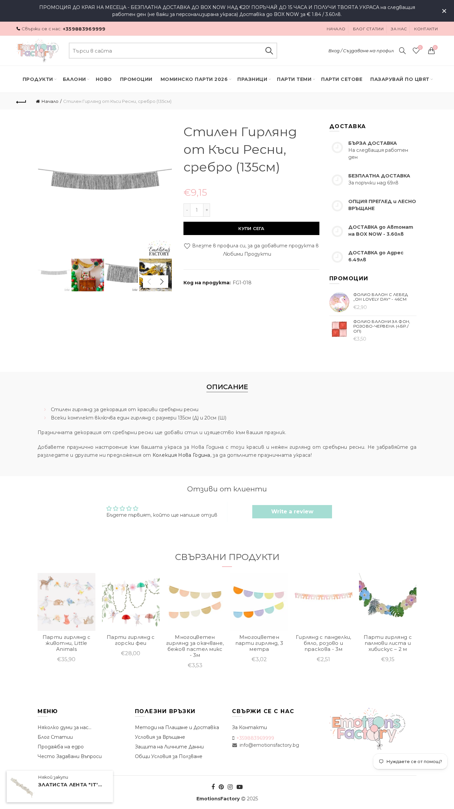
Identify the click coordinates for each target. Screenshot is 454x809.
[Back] (21, 101)
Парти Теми (294, 79)
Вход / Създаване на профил (361, 50)
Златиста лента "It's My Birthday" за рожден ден (71, 785)
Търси (269, 50)
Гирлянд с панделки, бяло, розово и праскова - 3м (323, 643)
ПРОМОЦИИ (136, 79)
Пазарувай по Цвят (399, 79)
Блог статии (368, 28)
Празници (252, 79)
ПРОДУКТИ (38, 79)
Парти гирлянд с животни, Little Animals (67, 643)
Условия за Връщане (160, 737)
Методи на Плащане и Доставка (177, 727)
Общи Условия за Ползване (168, 756)
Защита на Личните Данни (169, 747)
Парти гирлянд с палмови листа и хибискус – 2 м (388, 643)
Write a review (292, 511)
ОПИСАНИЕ (227, 387)
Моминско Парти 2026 (194, 79)
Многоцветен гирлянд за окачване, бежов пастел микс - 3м (195, 646)
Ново (104, 79)
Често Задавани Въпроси (70, 756)
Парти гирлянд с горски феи (131, 640)
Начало (336, 28)
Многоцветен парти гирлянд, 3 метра (259, 643)
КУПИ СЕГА (251, 228)
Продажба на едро (61, 747)
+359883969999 (84, 29)
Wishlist (420, 48)
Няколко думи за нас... (64, 727)
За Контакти (249, 727)
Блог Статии (55, 737)
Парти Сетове (341, 79)
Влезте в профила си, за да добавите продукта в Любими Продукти (255, 250)
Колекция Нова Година (181, 455)
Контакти (425, 28)
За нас (399, 28)
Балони (74, 79)
